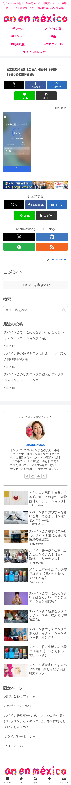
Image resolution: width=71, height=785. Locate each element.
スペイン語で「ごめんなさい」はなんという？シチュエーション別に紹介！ (34, 335)
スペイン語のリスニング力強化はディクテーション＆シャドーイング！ (35, 377)
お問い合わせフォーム (20, 696)
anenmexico (35, 445)
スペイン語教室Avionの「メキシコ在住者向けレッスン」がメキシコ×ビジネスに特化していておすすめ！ (35, 721)
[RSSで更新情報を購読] (52, 247)
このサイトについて (18, 705)
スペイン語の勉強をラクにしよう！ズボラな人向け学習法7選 (35, 356)
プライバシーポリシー (20, 736)
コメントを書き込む (35, 285)
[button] (46, 95)
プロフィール (13, 746)
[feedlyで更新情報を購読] (19, 247)
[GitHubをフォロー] (52, 237)
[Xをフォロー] (19, 237)
